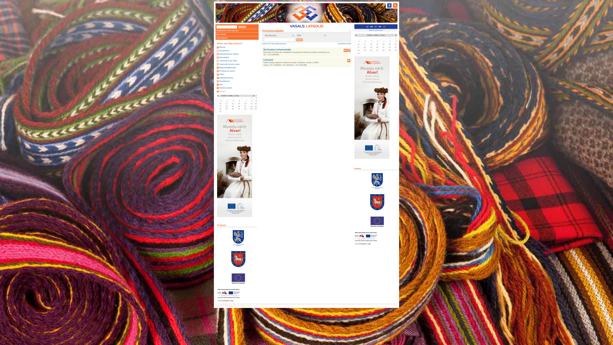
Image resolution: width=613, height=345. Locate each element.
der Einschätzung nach (277, 44)
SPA (221, 84)
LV (367, 27)
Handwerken (224, 51)
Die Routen (221, 34)
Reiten (221, 74)
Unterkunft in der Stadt (228, 61)
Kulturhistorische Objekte (229, 54)
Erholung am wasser (227, 71)
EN (371, 27)
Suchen (222, 91)
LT (376, 27)
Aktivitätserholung (226, 78)
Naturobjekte (224, 57)
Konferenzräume (225, 88)
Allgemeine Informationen (227, 31)
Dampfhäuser (224, 81)
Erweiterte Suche (344, 44)
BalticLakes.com (376, 30)
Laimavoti (268, 60)
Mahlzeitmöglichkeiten (227, 68)
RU (380, 27)
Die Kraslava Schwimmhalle (277, 49)
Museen (222, 47)
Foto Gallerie (221, 38)
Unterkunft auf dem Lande (229, 64)
